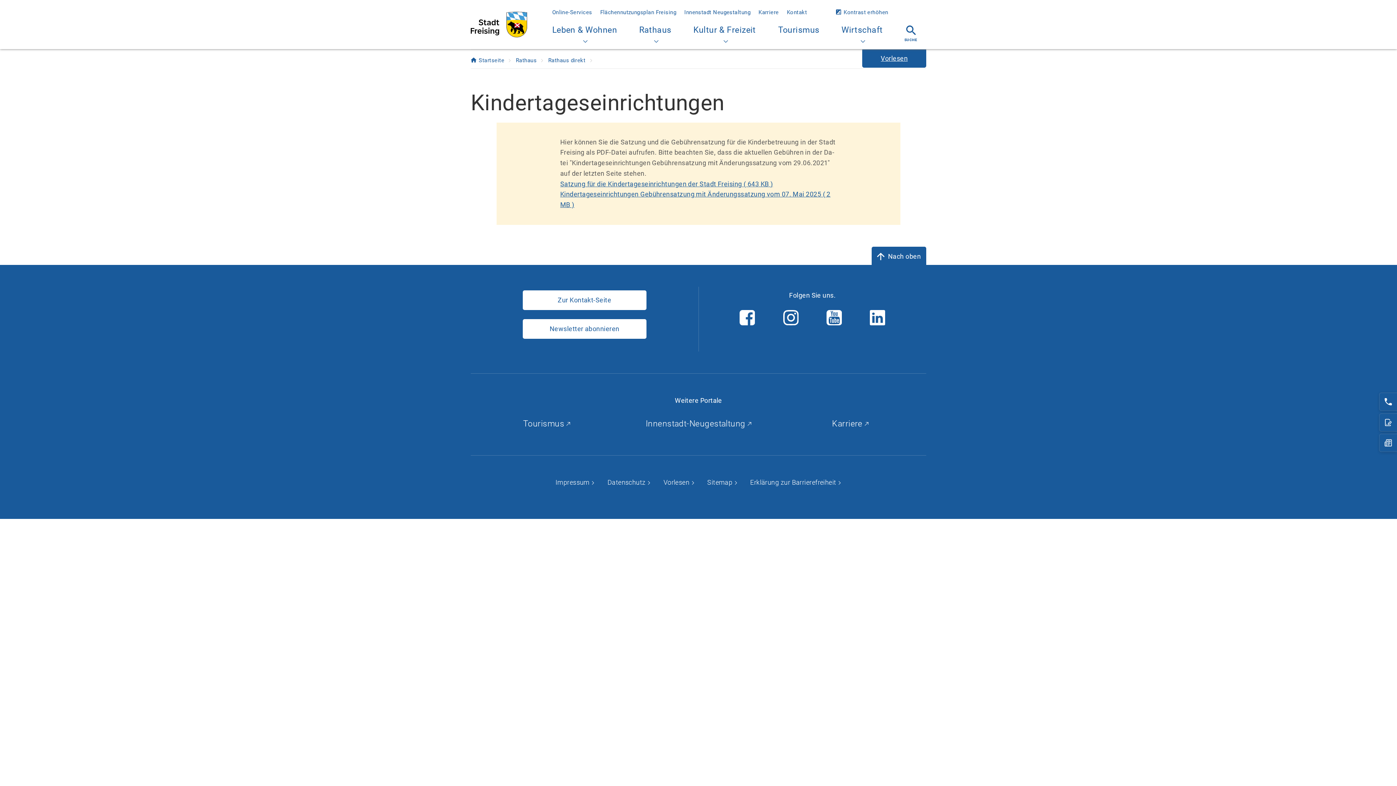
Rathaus (655, 30)
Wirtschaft (862, 30)
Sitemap (720, 482)
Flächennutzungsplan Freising (638, 12)
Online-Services (572, 12)
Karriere (769, 12)
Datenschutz (627, 482)
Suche (910, 40)
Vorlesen (677, 482)
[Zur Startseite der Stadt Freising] (499, 24)
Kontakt (797, 12)
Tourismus (799, 30)
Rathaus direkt (567, 60)
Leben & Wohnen (584, 30)
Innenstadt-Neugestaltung (697, 424)
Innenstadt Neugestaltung (717, 12)
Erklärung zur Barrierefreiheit (794, 482)
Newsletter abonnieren (584, 329)
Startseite (492, 60)
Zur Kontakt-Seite (584, 300)
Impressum (574, 482)
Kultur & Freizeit (724, 30)
